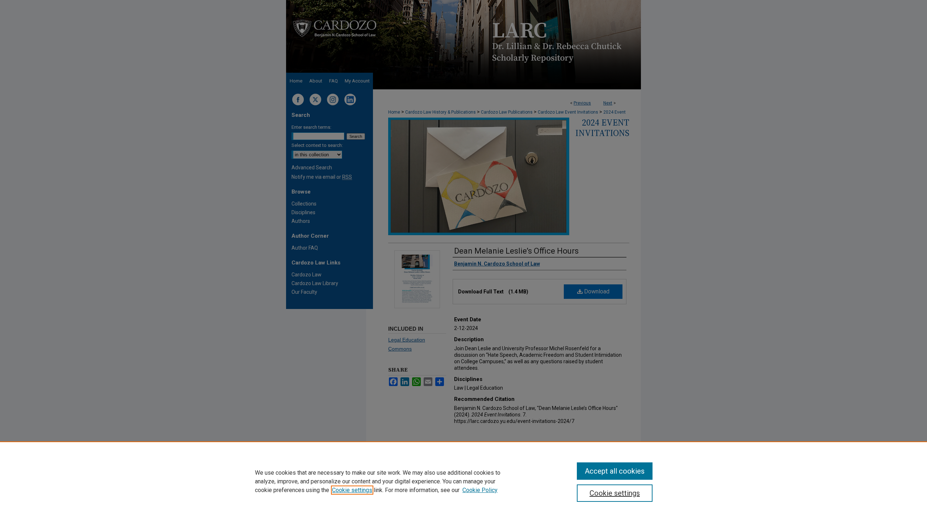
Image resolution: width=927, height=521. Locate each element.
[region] (463, 481)
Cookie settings (352, 490)
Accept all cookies (615, 471)
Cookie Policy (480, 490)
